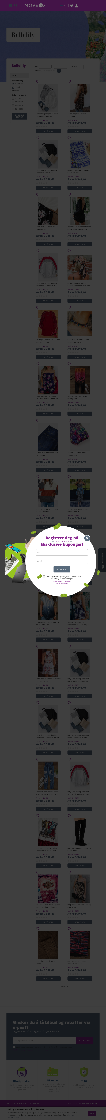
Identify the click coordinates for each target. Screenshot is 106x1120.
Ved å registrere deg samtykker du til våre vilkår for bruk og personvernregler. (63, 578)
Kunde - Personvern (62, 583)
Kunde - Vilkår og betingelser (62, 582)
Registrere (62, 569)
